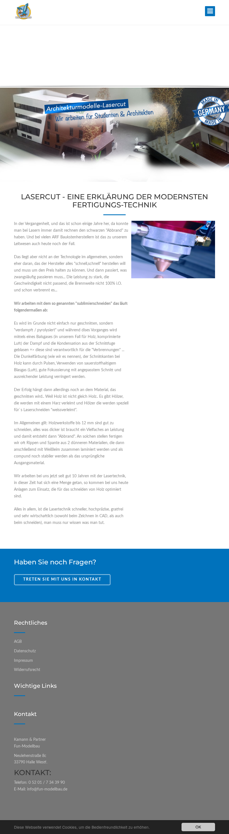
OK (198, 827)
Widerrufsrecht (27, 670)
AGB (18, 642)
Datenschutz (25, 651)
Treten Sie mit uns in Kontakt (62, 579)
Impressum (23, 661)
